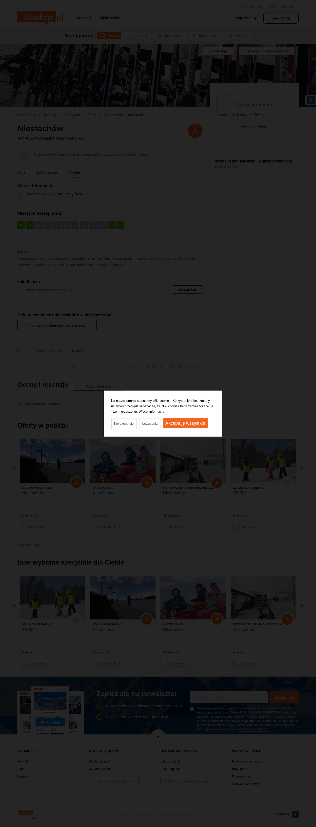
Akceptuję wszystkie (185, 423)
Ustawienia (150, 423)
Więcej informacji (151, 411)
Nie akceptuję (124, 423)
